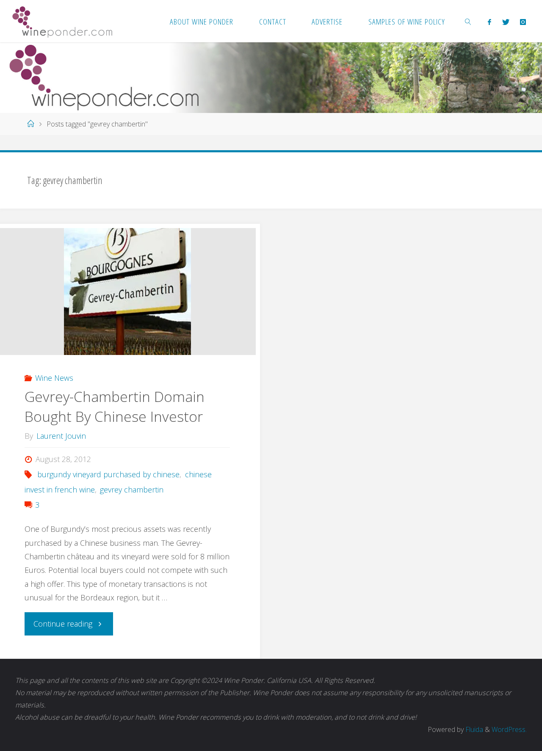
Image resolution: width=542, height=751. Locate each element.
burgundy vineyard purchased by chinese (108, 474)
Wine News (54, 378)
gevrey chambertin (131, 489)
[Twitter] (505, 21)
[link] (468, 21)
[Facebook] (490, 21)
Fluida (473, 729)
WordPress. (509, 729)
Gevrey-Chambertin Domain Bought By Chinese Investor (115, 406)
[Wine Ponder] (62, 21)
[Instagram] (522, 21)
